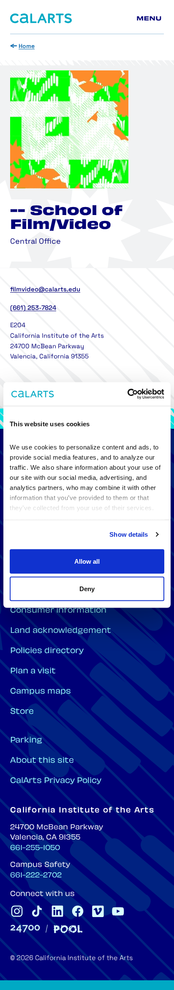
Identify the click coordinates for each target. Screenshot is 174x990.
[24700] (25, 929)
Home (27, 46)
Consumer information (58, 610)
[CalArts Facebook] (77, 911)
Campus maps (40, 691)
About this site (42, 760)
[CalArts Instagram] (17, 911)
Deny (87, 588)
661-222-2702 (36, 875)
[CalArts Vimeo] (98, 911)
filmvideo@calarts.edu (45, 290)
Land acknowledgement (60, 631)
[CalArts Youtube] (118, 911)
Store (22, 712)
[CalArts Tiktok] (37, 911)
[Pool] (68, 929)
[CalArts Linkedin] (57, 911)
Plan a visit (33, 671)
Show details (128, 534)
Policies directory (47, 651)
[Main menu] (150, 18)
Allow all (87, 561)
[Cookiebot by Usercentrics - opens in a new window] (127, 394)
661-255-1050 (35, 848)
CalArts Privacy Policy (55, 781)
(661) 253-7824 (33, 308)
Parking (26, 740)
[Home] (41, 18)
